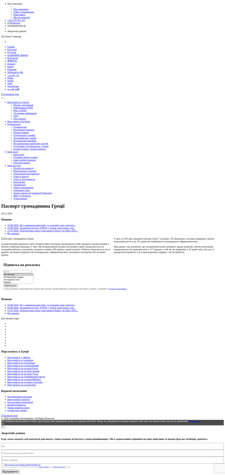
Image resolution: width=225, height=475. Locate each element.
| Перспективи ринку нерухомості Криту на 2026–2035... (42, 230)
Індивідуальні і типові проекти (29, 149)
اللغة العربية (13, 89)
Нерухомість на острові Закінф (23, 371)
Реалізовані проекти (23, 129)
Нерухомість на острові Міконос (24, 379)
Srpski (10, 80)
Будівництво (14, 124)
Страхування (20, 198)
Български (12, 58)
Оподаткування (21, 162)
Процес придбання (23, 105)
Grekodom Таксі (21, 190)
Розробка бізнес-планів (25, 157)
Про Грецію (19, 118)
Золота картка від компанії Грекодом (32, 193)
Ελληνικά (12, 49)
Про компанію (20, 9)
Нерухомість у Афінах (18, 357)
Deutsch (11, 64)
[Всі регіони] (18, 274)
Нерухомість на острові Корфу (23, 365)
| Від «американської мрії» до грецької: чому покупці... (41, 225)
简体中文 (12, 61)
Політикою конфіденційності (118, 289)
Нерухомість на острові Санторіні (25, 382)
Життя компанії (21, 17)
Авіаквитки (19, 184)
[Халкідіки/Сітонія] (18, 280)
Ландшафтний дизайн (24, 138)
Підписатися (10, 285)
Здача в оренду (21, 176)
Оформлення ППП (23, 107)
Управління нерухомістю (26, 173)
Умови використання (18, 407)
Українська (13, 86)
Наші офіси (19, 14)
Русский (11, 52)
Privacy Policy (44, 467)
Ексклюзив (19, 182)
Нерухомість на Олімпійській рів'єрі (26, 376)
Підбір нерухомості (23, 168)
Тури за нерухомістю (24, 179)
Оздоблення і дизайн (24, 135)
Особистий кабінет (17, 410)
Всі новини (13, 233)
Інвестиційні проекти (24, 160)
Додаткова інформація (25, 113)
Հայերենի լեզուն (17, 55)
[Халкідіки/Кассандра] (18, 277)
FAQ (15, 116)
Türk (9, 83)
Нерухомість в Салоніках (20, 360)
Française (12, 69)
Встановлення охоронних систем (30, 143)
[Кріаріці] (18, 282)
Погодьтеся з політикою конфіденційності (22, 465)
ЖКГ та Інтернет (22, 195)
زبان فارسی (13, 75)
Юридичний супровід (24, 171)
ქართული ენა (15, 72)
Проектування (20, 132)
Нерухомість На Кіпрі (18, 121)
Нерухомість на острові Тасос (22, 374)
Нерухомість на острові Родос (22, 368)
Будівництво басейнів (24, 140)
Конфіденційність (16, 405)
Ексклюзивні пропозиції (20, 402)
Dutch (10, 66)
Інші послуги (14, 165)
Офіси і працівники (23, 12)
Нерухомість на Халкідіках (21, 363)
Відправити (10, 471)
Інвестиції (12, 151)
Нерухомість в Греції (18, 102)
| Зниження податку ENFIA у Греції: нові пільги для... (41, 228)
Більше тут (194, 421)
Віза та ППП (20, 110)
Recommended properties (19, 396)
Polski (10, 78)
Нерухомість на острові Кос (21, 385)
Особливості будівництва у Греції (31, 146)
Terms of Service (59, 467)
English (11, 47)
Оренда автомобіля (23, 187)
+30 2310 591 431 (16, 20)
